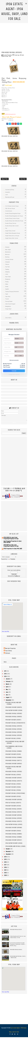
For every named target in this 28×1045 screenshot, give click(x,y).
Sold (10, 56)
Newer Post (5, 179)
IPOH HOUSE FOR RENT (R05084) (13, 827)
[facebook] (10, 1034)
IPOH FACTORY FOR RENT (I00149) (13, 843)
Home (5, 662)
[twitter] (12, 1034)
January (8, 679)
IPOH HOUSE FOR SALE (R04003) (13, 717)
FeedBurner (17, 576)
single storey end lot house (12, 235)
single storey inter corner (11, 238)
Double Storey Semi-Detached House (14, 221)
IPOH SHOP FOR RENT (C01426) (13, 787)
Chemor (7, 264)
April (7, 687)
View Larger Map (5, 631)
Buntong (7, 257)
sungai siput (8, 309)
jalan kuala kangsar (10, 304)
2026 (20, 355)
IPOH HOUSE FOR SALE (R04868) (13, 757)
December (8, 854)
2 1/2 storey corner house (11, 206)
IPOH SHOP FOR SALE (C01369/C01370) (15, 723)
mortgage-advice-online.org (14, 374)
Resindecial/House (9, 197)
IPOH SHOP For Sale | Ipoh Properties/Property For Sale (11, 545)
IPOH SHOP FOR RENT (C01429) (13, 831)
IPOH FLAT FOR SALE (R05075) (13, 803)
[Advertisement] (14, 37)
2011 (5, 671)
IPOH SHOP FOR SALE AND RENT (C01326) (13, 767)
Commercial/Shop (9, 189)
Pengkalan (7, 279)
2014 (5, 857)
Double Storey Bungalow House (12, 213)
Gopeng (7, 269)
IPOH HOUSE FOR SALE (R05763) (10, 151)
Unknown (7, 653)
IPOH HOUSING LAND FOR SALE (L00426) (15, 846)
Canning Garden (9, 259)
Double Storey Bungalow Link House (14, 216)
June (7, 692)
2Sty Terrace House (10, 208)
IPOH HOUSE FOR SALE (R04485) (13, 834)
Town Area (7, 296)
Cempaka (7, 262)
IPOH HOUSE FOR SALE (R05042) (13, 729)
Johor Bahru (8, 317)
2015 (5, 859)
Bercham (7, 254)
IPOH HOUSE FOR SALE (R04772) (13, 760)
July (7, 695)
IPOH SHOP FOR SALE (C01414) (13, 738)
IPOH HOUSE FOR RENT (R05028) (13, 799)
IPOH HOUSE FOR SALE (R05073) (13, 821)
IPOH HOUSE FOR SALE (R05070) (13, 781)
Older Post (23, 179)
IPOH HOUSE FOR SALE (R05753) (10, 166)
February (8, 681)
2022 (5, 873)
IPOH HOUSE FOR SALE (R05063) (13, 771)
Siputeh (7, 289)
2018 (5, 867)
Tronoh (7, 299)
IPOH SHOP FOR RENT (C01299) (13, 806)
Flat (6, 228)
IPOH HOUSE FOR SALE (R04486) (13, 837)
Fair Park (7, 267)
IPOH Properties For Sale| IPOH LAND (13, 549)
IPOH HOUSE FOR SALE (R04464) (13, 751)
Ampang (7, 247)
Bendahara (8, 252)
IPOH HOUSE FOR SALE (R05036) (13, 732)
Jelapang (7, 271)
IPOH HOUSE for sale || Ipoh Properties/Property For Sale (11, 538)
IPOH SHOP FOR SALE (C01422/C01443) (15, 793)
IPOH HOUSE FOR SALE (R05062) (13, 818)
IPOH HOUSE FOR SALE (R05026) (13, 735)
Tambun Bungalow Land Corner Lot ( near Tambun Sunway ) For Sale (18, 936)
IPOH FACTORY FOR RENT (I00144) (13, 710)
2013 (5, 676)
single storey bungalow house (12, 233)
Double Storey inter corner (12, 225)
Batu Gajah (8, 249)
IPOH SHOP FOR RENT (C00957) (13, 720)
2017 (5, 865)
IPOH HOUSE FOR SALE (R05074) (13, 812)
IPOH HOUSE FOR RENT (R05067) (13, 778)
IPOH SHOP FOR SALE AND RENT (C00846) (13, 703)
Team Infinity (8, 651)
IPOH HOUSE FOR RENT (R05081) (13, 815)
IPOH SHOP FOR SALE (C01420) (13, 775)
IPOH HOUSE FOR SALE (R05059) (13, 726)
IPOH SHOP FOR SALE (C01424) (13, 790)
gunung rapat (8, 301)
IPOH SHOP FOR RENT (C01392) (13, 796)
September (9, 700)
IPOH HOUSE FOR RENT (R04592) (13, 764)
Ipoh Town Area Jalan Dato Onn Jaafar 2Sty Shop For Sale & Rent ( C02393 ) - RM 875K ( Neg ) (18, 944)
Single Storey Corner (10, 230)
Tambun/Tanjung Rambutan (12, 291)
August (8, 697)
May (7, 689)
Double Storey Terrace (10, 223)
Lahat (6, 274)
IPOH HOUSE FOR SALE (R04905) (16, 949)
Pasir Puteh (8, 276)
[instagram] (17, 1034)
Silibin (6, 284)
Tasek (6, 294)
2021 (5, 870)
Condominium (8, 211)
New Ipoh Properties (10, 648)
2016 (5, 862)
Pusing (6, 281)
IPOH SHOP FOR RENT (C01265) (13, 754)
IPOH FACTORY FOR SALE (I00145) (13, 824)
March (7, 684)
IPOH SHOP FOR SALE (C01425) (13, 784)
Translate (12, 559)
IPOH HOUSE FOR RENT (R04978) (13, 707)
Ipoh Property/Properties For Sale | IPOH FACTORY (13, 541)
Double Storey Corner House (12, 218)
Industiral (7, 192)
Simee (6, 286)
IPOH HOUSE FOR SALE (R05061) (13, 809)
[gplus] (15, 1034)
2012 (5, 674)
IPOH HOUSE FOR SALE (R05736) (10, 136)
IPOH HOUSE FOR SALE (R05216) (16, 929)
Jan (16, 355)
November (8, 851)
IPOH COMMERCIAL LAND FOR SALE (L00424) (13, 747)
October (8, 849)
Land (6, 194)
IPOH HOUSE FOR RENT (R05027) (13, 840)
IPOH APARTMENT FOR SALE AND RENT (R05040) (14, 742)
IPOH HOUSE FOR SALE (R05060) (13, 713)
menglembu (8, 306)
